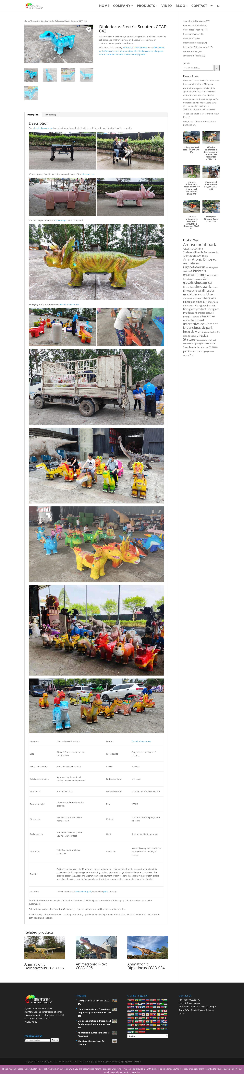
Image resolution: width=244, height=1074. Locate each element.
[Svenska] (166, 1024)
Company (121, 6)
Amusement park (199, 244)
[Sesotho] (129, 1024)
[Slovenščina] (147, 1024)
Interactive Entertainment (42, 21)
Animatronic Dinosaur (200, 259)
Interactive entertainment (111, 54)
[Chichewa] (136, 1003)
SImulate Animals (193, 347)
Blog (180, 6)
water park (196, 351)
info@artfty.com (192, 1003)
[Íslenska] (147, 1010)
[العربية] (140, 999)
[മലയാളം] (144, 1017)
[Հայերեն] (144, 999)
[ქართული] (147, 1007)
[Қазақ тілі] (136, 1014)
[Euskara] (151, 999)
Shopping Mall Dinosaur (203, 343)
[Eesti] (166, 1003)
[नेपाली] (166, 1017)
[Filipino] (129, 1007)
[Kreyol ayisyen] (162, 1007)
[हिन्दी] (136, 1010)
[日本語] (166, 1010)
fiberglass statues (204, 312)
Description (33, 114)
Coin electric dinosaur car (141, 51)
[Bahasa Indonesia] (155, 1010)
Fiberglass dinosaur (194, 301)
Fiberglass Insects (204, 305)
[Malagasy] (136, 1017)
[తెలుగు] (136, 1028)
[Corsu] (140, 1003)
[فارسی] (136, 1021)
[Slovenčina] (144, 1024)
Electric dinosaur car (141, 741)
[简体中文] (140, 1032)
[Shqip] (133, 999)
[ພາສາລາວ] (155, 1014)
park (105, 891)
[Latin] (158, 1014)
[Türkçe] (144, 1028)
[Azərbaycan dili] (147, 999)
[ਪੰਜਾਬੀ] (147, 1021)
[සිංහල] (140, 1024)
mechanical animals (204, 340)
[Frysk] (140, 1007)
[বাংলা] (158, 999)
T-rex (206, 348)
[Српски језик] (166, 1021)
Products (146, 6)
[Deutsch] (151, 1007)
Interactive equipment (134, 54)
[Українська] (147, 1028)
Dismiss (136, 1072)
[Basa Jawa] (129, 1014)
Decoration (188, 287)
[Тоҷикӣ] (129, 1028)
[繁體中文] (144, 1032)
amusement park (83, 891)
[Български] (166, 999)
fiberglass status (191, 316)
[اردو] (151, 1028)
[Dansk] (151, 1003)
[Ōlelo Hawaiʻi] (129, 1010)
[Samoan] (158, 1021)
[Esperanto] (162, 1003)
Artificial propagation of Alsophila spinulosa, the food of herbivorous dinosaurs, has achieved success (199, 91)
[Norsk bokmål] (129, 1021)
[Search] (217, 68)
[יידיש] (129, 1032)
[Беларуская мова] (155, 999)
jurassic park (203, 327)
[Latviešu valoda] (162, 1014)
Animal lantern (189, 249)
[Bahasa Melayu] (140, 1017)
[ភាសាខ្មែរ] (140, 1014)
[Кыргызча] (151, 1014)
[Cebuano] (133, 1003)
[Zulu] (136, 1032)
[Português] (144, 1021)
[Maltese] (147, 1017)
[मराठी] (155, 1017)
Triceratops (61, 220)
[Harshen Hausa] (166, 1007)
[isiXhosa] (166, 1028)
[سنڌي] (136, 1024)
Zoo (191, 355)
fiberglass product (194, 309)
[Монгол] (158, 1017)
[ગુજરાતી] (158, 1007)
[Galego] (144, 1007)
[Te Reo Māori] (151, 1017)
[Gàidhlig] (162, 1021)
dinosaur (215, 287)
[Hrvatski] (144, 1003)
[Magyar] (144, 1010)
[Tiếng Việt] (158, 1028)
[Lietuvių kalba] (166, 1014)
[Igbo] (151, 1010)
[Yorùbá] (133, 1032)
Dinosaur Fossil (192, 290)
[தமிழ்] (133, 1028)
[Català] (129, 1003)
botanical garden (212, 267)
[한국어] (144, 1014)
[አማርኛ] (136, 999)
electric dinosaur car (43, 128)
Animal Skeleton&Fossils (193, 250)
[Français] (136, 1007)
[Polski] (140, 1021)
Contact (199, 6)
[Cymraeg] (162, 1028)
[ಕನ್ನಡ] (133, 1014)
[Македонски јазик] (133, 1017)
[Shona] (133, 1024)
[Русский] (155, 1021)
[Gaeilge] (158, 1010)
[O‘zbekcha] (155, 1028)
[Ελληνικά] (155, 1007)
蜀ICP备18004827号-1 (131, 1061)
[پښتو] (133, 1021)
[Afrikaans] (129, 999)
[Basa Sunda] (158, 1024)
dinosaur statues (192, 298)
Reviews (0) (50, 114)
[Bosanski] (162, 999)
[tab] (33, 114)
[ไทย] (140, 1028)
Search (186, 63)
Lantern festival (210, 332)
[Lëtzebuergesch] (129, 1017)
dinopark (158, 51)
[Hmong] (140, 1010)
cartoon (187, 271)
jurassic (188, 327)
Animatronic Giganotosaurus (194, 265)
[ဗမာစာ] (162, 1017)
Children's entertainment (116, 51)
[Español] (155, 1024)
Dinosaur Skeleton (203, 294)
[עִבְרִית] (133, 1010)
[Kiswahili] (162, 1024)
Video (166, 6)
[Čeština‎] (147, 1003)
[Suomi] (133, 1007)
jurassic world (193, 331)
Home (104, 6)
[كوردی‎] (147, 1014)
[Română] (151, 1021)
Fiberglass (209, 298)
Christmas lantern (195, 279)
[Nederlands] (155, 1003)
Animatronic (211, 252)
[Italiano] (162, 1010)
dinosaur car (88, 174)
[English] (158, 1003)
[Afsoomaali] (151, 1024)
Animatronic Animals (195, 255)
